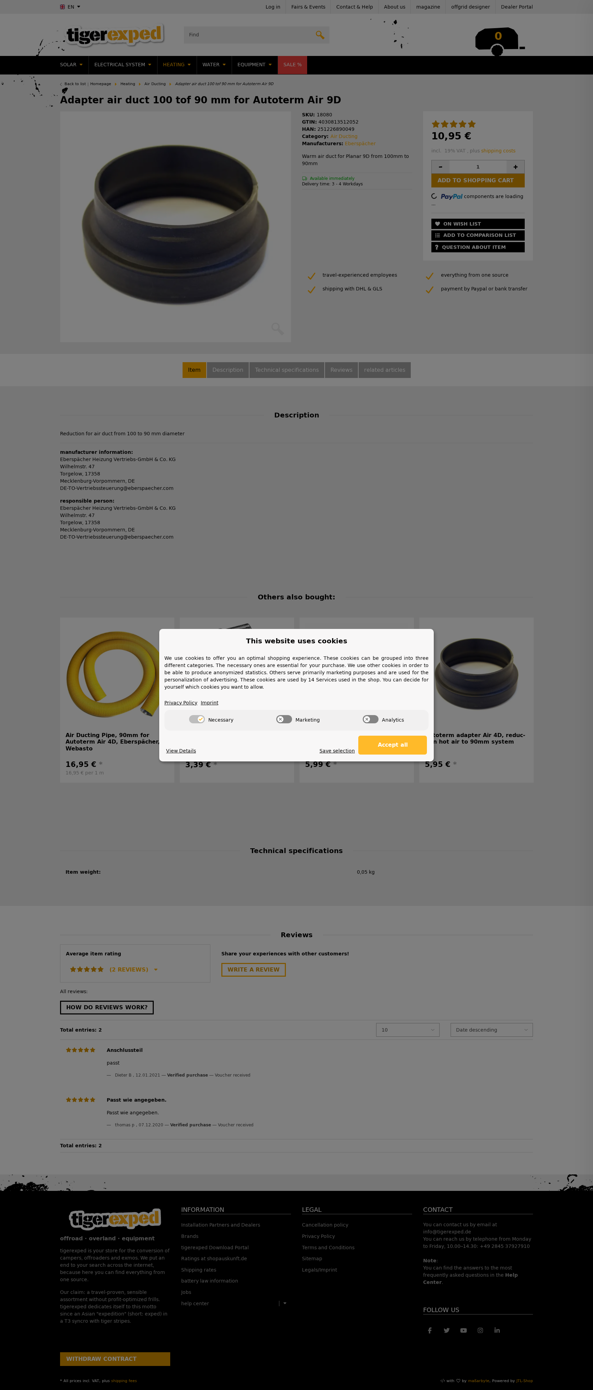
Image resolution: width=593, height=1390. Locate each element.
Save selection (337, 751)
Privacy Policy (180, 703)
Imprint (209, 703)
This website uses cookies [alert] (296, 641)
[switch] (197, 719)
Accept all (393, 745)
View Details (181, 751)
